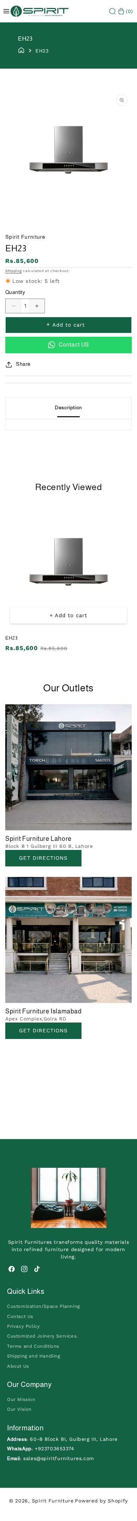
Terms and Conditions (33, 1346)
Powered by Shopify (101, 1500)
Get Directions (43, 858)
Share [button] (23, 364)
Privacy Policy (23, 1326)
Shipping (13, 271)
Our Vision (19, 1409)
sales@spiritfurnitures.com (58, 1458)
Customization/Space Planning (43, 1306)
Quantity (15, 292)
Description (68, 407)
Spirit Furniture (53, 1500)
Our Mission (21, 1399)
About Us (18, 1366)
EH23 (11, 638)
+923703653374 (54, 1448)
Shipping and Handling (33, 1356)
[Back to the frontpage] (21, 49)
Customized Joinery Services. (42, 1336)
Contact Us (20, 1316)
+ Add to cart (68, 615)
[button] (112, 11)
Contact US (74, 345)
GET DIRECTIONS (43, 1030)
